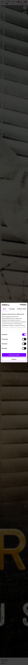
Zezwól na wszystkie (14, 355)
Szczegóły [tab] (12, 308)
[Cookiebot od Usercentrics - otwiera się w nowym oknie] (20, 305)
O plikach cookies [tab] (21, 308)
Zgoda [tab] (4, 308)
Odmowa (14, 359)
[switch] (24, 339)
